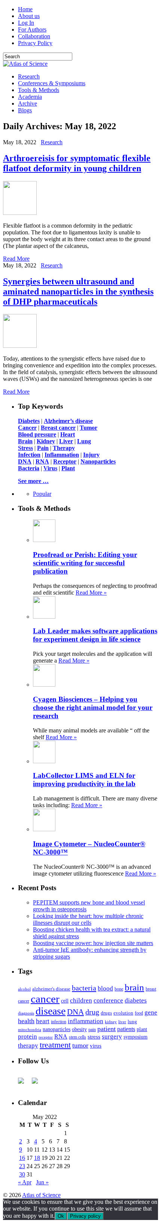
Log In (26, 23)
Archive (27, 103)
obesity (79, 1029)
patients (126, 1029)
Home (25, 9)
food (139, 1013)
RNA (60, 1036)
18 (37, 1158)
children (81, 1000)
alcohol (24, 989)
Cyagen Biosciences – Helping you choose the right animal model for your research (92, 707)
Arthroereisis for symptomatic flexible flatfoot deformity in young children (77, 163)
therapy (28, 1045)
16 (22, 1158)
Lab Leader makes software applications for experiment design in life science (95, 635)
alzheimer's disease (51, 989)
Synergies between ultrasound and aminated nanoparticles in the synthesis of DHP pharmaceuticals (78, 291)
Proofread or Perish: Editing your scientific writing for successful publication (85, 563)
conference (108, 1000)
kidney (111, 1021)
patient (106, 1029)
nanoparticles (56, 1029)
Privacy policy (85, 1216)
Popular (42, 494)
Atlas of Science (41, 1195)
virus (95, 1046)
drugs (106, 1013)
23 (22, 1166)
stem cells (77, 1037)
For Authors (32, 29)
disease (51, 1011)
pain (92, 1029)
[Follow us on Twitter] (38, 1084)
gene (151, 1012)
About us (29, 16)
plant (142, 1029)
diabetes (136, 1000)
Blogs (25, 110)
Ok (61, 1216)
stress (94, 1037)
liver (122, 1021)
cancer (45, 999)
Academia (30, 97)
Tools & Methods (38, 90)
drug (92, 1012)
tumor (80, 1045)
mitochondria (29, 1029)
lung (132, 1021)
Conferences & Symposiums (51, 83)
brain (134, 987)
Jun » (42, 1182)
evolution (123, 1013)
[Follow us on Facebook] (24, 1084)
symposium (136, 1037)
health (26, 1021)
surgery (112, 1036)
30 (22, 1174)
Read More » (91, 592)
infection (58, 1021)
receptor (46, 1037)
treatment (55, 1044)
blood (105, 988)
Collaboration (34, 36)
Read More (16, 258)
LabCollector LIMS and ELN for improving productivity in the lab (84, 780)
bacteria (84, 988)
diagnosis (26, 1013)
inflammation (85, 1021)
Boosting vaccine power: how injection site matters (93, 943)
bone (119, 989)
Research (29, 76)
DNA (75, 1012)
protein (27, 1036)
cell (65, 1001)
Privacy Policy (35, 43)
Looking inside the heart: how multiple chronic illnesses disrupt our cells (88, 919)
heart (42, 1021)
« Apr (24, 1182)
